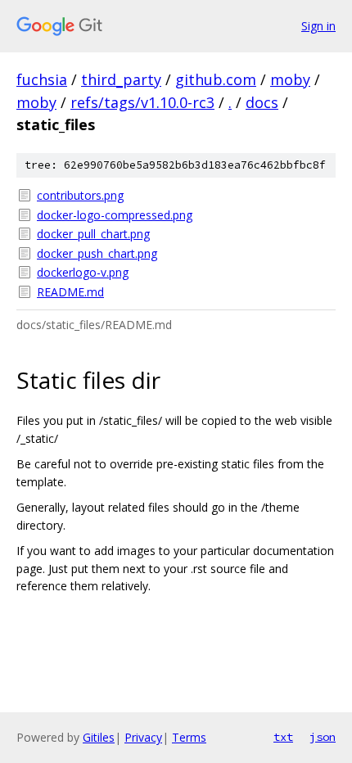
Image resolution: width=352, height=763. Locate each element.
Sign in (318, 26)
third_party (121, 79)
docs (262, 102)
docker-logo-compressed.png (114, 215)
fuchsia (41, 79)
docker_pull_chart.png (93, 234)
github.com (215, 79)
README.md (70, 292)
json (322, 736)
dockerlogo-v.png (83, 272)
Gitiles (99, 737)
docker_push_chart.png (97, 253)
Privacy (143, 737)
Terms (189, 737)
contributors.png (80, 195)
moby (290, 79)
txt (283, 736)
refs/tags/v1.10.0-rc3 (142, 102)
